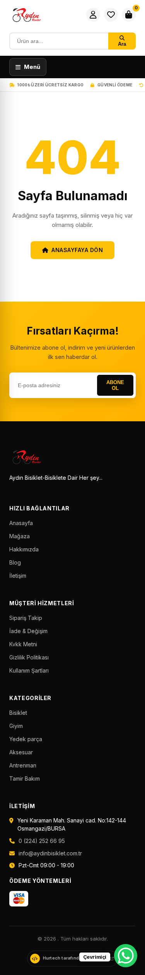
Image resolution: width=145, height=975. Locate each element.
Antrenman (22, 765)
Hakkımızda (24, 549)
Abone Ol (115, 385)
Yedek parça (25, 739)
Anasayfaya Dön (77, 250)
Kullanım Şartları (29, 670)
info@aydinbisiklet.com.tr (50, 853)
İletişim (17, 575)
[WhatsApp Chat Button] (125, 955)
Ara (122, 44)
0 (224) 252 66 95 (42, 841)
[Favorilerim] (111, 15)
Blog (15, 562)
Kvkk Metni (23, 644)
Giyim (16, 726)
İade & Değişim (28, 631)
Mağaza (19, 536)
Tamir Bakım (24, 778)
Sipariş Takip (25, 618)
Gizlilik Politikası (29, 657)
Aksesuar (21, 752)
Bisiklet (18, 712)
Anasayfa (21, 523)
